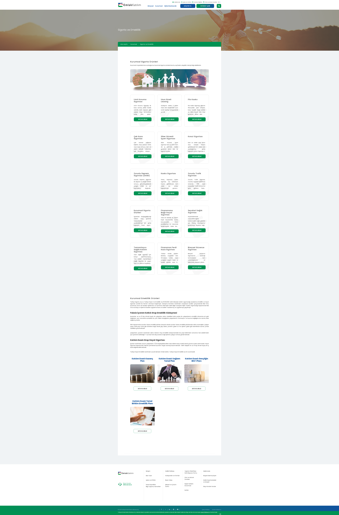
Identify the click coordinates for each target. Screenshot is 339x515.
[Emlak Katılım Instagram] (174, 510)
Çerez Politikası (205, 509)
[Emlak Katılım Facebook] (161, 510)
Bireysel (151, 6)
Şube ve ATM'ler (187, 2)
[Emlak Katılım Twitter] (165, 510)
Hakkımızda (177, 2)
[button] (219, 6)
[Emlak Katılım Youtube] (178, 510)
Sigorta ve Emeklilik (146, 44)
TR (218, 2)
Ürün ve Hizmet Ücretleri (211, 2)
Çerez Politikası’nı (205, 512)
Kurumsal (159, 6)
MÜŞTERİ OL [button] (187, 6)
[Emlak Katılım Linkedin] (169, 510)
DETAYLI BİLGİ (142, 119)
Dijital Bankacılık (170, 6)
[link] (153, 471)
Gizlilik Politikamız (216, 509)
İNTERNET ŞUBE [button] (205, 6)
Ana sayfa (124, 44)
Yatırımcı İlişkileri (198, 2)
